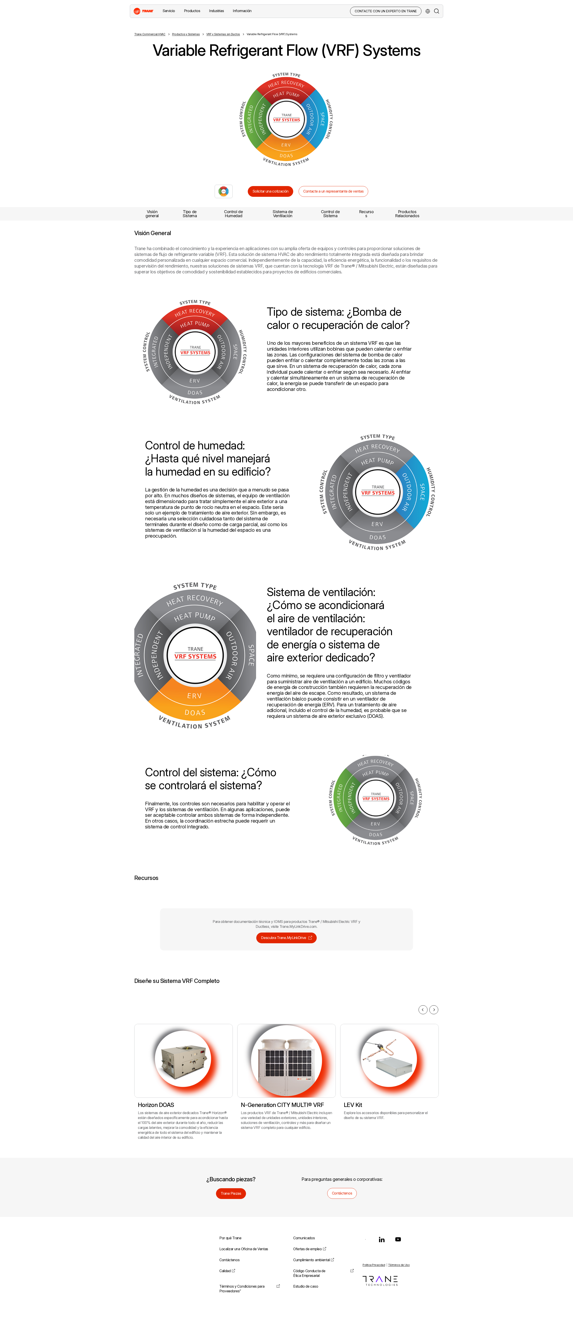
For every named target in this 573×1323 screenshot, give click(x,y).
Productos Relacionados (407, 213)
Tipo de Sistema (190, 213)
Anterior (202, 119)
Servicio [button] (168, 11)
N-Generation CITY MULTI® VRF (282, 1104)
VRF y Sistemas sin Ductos (223, 34)
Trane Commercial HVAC (149, 34)
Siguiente (370, 119)
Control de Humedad (233, 213)
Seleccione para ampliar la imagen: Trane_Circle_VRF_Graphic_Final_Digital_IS (224, 191)
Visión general (152, 213)
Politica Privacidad (374, 1265)
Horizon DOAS (156, 1104)
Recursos (366, 213)
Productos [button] (192, 11)
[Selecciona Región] (427, 11)
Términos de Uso (399, 1265)
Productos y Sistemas (186, 34)
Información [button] (242, 11)
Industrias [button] (216, 11)
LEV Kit (353, 1104)
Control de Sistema (330, 213)
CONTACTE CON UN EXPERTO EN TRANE (386, 11)
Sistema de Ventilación (283, 213)
